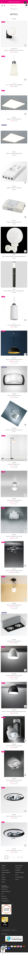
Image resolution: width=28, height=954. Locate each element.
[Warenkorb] (25, 7)
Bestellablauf (17, 871)
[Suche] (4, 7)
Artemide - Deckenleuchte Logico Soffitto (14, 537)
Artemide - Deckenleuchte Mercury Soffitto (14, 572)
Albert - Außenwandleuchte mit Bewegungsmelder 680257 (14, 258)
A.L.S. (14, 84)
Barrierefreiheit (4, 900)
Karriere (3, 876)
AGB (2, 895)
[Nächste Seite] (21, 858)
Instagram (3, 878)
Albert (14, 256)
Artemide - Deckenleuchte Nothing (14, 642)
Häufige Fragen (18, 869)
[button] (25, 2)
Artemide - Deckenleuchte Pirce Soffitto (14, 781)
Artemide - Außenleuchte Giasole (14, 397)
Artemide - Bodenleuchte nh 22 (14, 465)
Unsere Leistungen (5, 871)
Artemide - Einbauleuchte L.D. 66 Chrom (14, 852)
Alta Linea (14, 359)
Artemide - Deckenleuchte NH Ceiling (14, 606)
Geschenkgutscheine (19, 878)
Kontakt (16, 881)
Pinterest (3, 883)
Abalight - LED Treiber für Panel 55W (14, 223)
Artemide (14, 395)
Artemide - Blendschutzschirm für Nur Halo (14, 431)
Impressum (4, 897)
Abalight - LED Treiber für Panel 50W (14, 189)
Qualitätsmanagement (6, 874)
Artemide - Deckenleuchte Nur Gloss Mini (14, 677)
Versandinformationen (19, 874)
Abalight (14, 153)
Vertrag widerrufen (5, 902)
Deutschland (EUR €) (5, 931)
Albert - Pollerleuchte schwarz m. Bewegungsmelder (14, 292)
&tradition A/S (14, 50)
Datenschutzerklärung (6, 893)
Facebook (3, 881)
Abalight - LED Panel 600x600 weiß (14, 120)
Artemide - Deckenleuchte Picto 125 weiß (14, 747)
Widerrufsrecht (5, 890)
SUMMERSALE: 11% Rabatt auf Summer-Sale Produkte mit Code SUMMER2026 (14, 2)
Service (16, 876)
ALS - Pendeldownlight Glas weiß (14, 326)
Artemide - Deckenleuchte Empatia (14, 501)
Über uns (3, 869)
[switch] (3, 952)
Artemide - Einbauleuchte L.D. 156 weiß (14, 817)
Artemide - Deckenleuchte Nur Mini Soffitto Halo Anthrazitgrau (14, 713)
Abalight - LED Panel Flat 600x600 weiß (14, 155)
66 (18, 858)
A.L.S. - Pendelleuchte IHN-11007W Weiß (14, 86)
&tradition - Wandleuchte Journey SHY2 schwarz (14, 52)
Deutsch (13, 931)
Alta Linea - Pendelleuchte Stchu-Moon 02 (14, 361)
